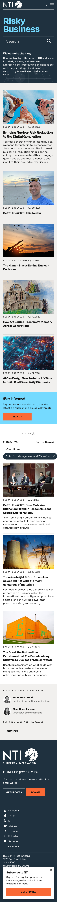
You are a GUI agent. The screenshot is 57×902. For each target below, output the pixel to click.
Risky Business (13, 127)
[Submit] (49, 41)
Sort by (40, 442)
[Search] (46, 4)
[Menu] (52, 4)
